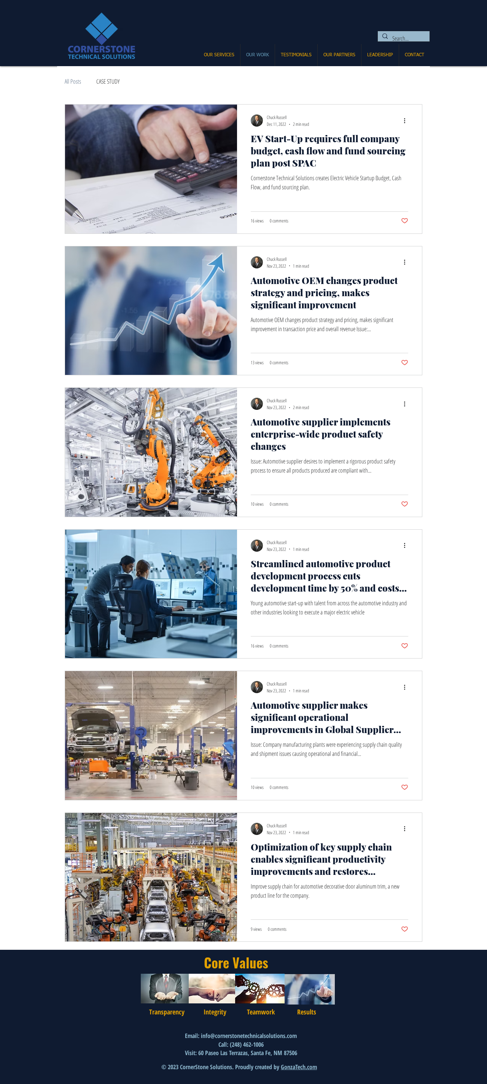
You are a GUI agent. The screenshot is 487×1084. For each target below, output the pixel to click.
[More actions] (407, 120)
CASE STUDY (107, 81)
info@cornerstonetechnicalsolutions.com (249, 1036)
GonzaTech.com (299, 1067)
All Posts (73, 81)
